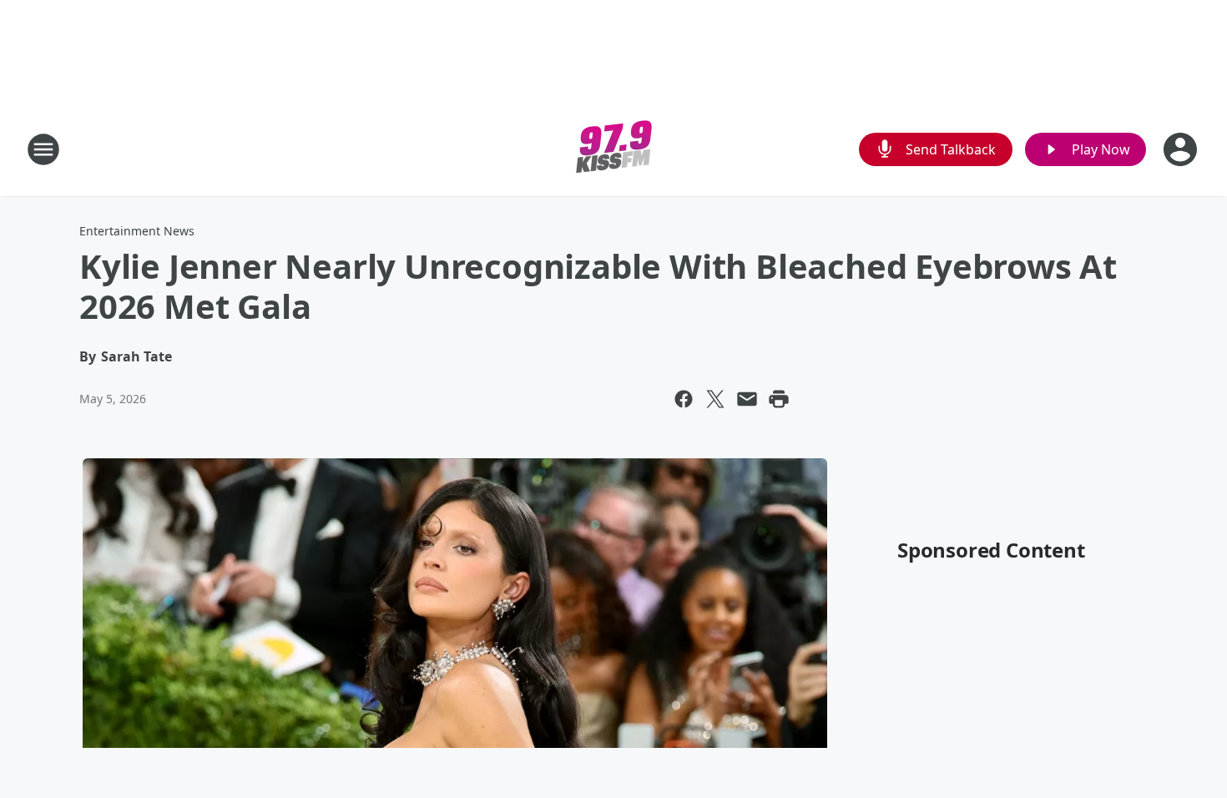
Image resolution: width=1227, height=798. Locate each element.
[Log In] (1182, 149)
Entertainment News (136, 231)
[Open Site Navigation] (43, 149)
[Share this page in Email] (747, 399)
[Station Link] (614, 149)
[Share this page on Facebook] (683, 399)
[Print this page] (778, 399)
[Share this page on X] (715, 399)
